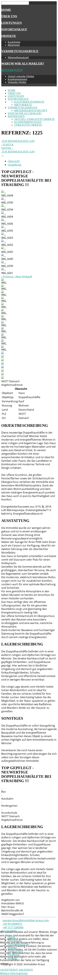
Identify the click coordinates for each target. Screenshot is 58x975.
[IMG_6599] (3, 262)
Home (6, 10)
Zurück (8, 144)
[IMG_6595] (3, 227)
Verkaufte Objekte (17, 82)
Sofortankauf (14, 29)
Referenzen (12, 70)
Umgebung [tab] (14, 164)
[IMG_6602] (3, 241)
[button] (7, 276)
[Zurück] (2, 155)
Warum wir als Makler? (22, 63)
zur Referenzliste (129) (17, 141)
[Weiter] (3, 155)
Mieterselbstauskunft (18, 57)
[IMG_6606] (3, 220)
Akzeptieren (9, 969)
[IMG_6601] (3, 269)
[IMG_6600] (3, 255)
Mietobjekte (14, 45)
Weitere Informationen (14, 973)
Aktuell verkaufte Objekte (21, 76)
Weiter (6, 148)
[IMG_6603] (3, 234)
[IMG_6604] (3, 213)
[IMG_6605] (3, 248)
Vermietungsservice (20, 51)
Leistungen (11, 23)
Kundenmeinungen (17, 79)
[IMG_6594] (3, 206)
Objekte (8, 36)
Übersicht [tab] (14, 161)
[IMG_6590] (3, 199)
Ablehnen (26, 969)
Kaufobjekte (14, 42)
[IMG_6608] (3, 192)
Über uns (9, 16)
